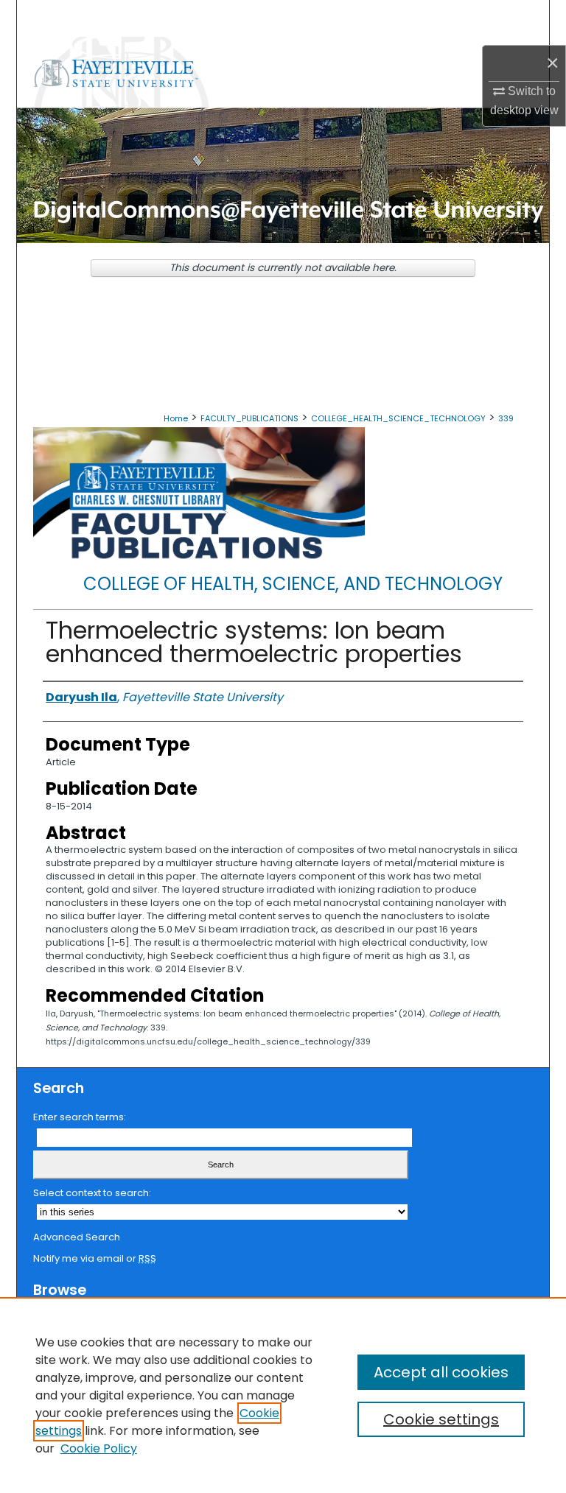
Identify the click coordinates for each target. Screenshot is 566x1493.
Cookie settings (441, 1419)
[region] (283, 1395)
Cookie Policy (98, 1448)
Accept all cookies (441, 1372)
